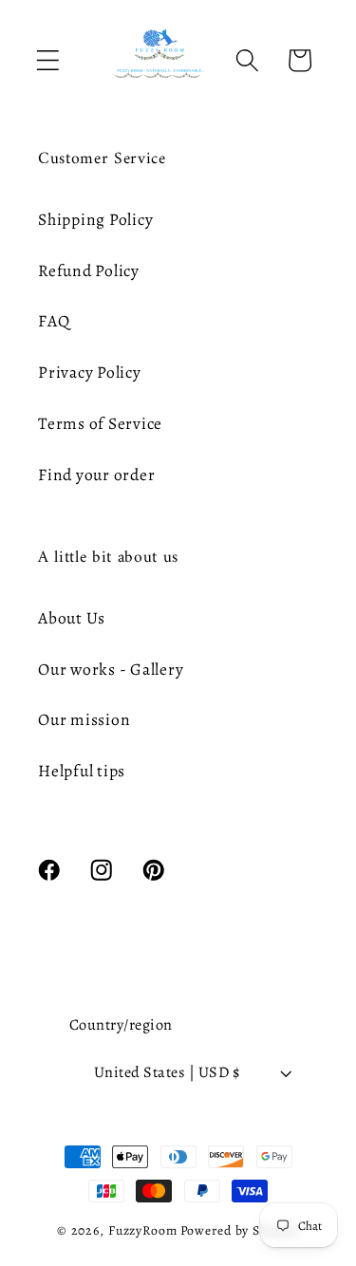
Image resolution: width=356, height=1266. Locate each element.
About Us (71, 617)
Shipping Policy (95, 219)
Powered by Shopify (240, 1230)
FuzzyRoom (143, 1230)
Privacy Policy (89, 372)
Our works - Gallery (110, 669)
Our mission (84, 719)
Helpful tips (81, 770)
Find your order (96, 474)
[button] (48, 60)
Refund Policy (89, 270)
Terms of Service (100, 423)
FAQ (53, 320)
